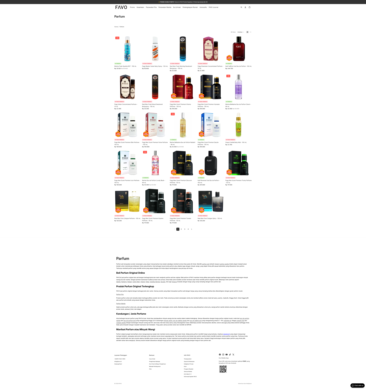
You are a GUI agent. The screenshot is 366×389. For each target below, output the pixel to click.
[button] (241, 32)
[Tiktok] (230, 354)
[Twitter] (233, 354)
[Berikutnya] (191, 229)
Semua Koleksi (188, 371)
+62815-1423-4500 (119, 359)
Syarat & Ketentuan (189, 361)
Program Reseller (188, 369)
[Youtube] (226, 354)
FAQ (150, 369)
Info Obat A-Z (187, 374)
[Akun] (245, 7)
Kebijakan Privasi (188, 364)
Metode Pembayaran (155, 366)
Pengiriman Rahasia (154, 361)
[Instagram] (223, 354)
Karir (185, 366)
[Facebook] (220, 354)
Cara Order (152, 359)
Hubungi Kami (118, 364)
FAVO (120, 383)
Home (116, 26)
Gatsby (118, 282)
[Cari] (241, 7)
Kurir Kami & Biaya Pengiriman (157, 364)
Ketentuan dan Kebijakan (245, 383)
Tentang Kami (187, 359)
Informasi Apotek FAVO (190, 376)
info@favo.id (117, 361)
